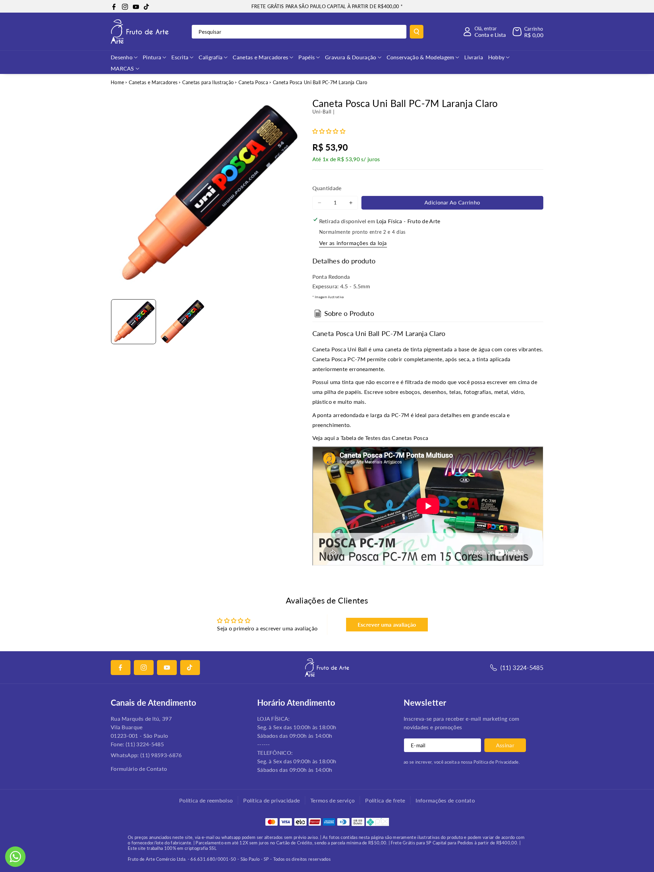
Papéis (306, 57)
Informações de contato (445, 800)
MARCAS (122, 68)
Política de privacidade (271, 800)
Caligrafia (210, 57)
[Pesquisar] (416, 32)
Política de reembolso (206, 800)
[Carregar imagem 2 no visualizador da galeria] (181, 321)
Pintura (152, 57)
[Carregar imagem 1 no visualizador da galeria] (133, 321)
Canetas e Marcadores (260, 57)
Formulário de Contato (139, 768)
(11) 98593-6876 (161, 755)
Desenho (122, 57)
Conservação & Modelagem (420, 57)
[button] (528, 31)
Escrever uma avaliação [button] (387, 624)
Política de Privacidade (496, 762)
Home (117, 82)
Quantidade (327, 188)
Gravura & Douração (350, 57)
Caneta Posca (253, 82)
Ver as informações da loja (353, 243)
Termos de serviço (332, 800)
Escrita (179, 57)
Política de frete (385, 800)
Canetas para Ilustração (208, 82)
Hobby (496, 57)
